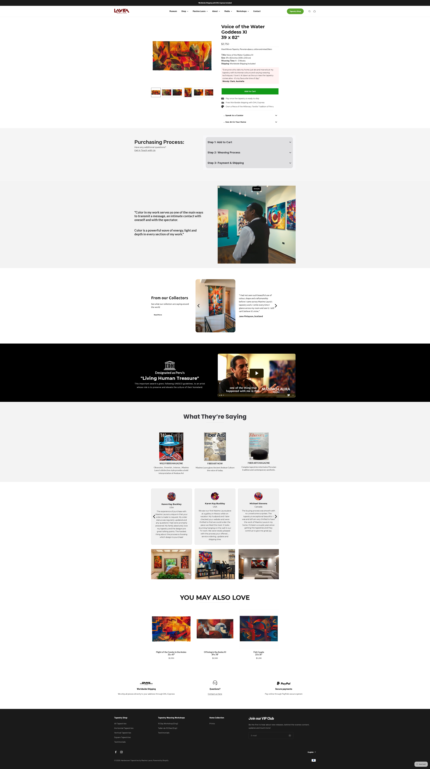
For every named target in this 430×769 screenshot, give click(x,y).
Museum (173, 11)
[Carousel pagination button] (156, 92)
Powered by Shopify (160, 760)
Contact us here (215, 694)
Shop (183, 11)
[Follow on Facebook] (115, 752)
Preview (154, 56)
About (215, 11)
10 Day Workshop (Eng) (168, 723)
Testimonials (120, 742)
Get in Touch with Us (144, 150)
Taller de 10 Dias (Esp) (167, 728)
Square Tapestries (122, 737)
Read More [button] (158, 315)
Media (227, 11)
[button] (250, 115)
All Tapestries (120, 723)
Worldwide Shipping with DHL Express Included (215, 3)
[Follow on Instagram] (121, 752)
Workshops (241, 11)
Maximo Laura (199, 11)
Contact (257, 11)
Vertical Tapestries (122, 732)
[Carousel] (182, 56)
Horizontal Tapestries (123, 728)
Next (210, 56)
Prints (212, 723)
